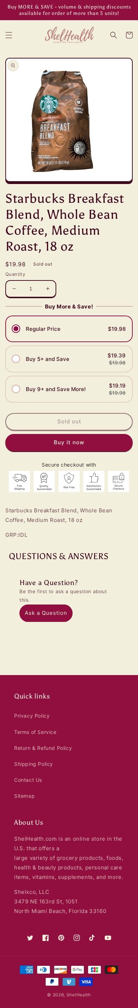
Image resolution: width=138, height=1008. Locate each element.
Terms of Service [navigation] (35, 732)
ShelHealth (79, 994)
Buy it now (69, 442)
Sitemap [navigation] (24, 796)
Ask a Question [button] (46, 612)
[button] (9, 35)
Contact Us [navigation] (28, 780)
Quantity (15, 274)
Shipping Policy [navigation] (33, 764)
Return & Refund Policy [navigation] (43, 748)
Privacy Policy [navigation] (32, 716)
